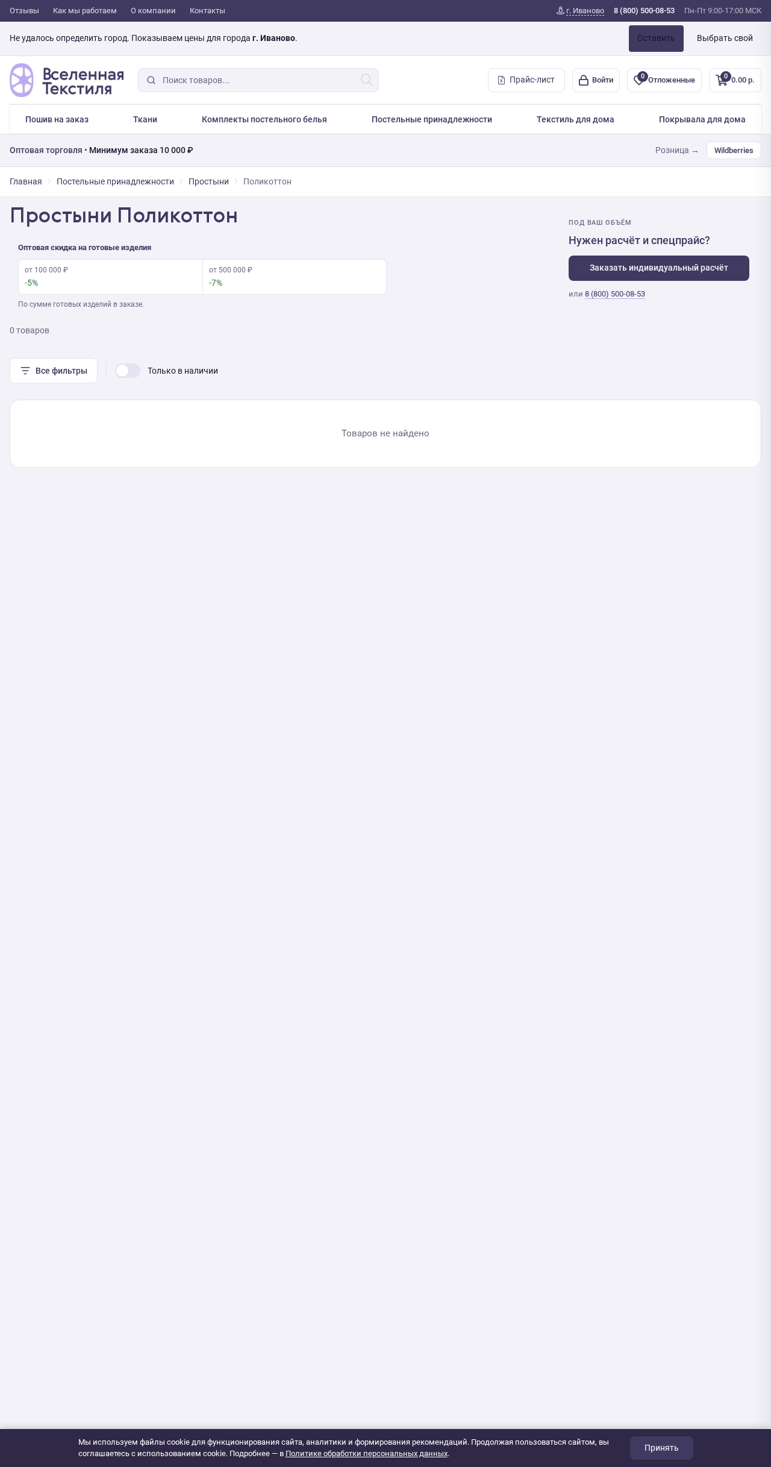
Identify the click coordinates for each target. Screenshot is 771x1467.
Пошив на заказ (57, 119)
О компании (153, 10)
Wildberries (734, 150)
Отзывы (24, 10)
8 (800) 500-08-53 (615, 293)
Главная (26, 181)
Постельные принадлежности (432, 119)
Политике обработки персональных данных (367, 1453)
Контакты (207, 10)
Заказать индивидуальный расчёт (659, 267)
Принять (662, 1448)
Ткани (145, 119)
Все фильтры (61, 370)
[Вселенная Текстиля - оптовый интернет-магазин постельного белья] (66, 80)
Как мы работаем (85, 10)
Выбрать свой (725, 38)
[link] (580, 11)
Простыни (209, 181)
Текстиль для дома (575, 119)
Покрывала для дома (702, 119)
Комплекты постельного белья (264, 119)
